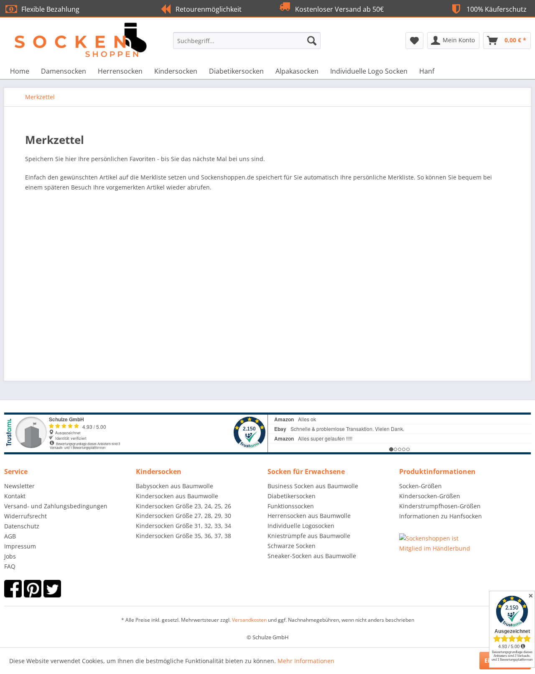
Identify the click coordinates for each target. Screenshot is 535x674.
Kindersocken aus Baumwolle (177, 496)
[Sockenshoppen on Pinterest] (32, 588)
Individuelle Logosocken (301, 526)
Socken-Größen (420, 486)
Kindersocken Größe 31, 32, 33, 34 (183, 526)
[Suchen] (312, 40)
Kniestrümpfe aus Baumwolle (309, 536)
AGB (10, 536)
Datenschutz (21, 526)
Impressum (20, 546)
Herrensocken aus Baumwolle (309, 516)
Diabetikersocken (292, 496)
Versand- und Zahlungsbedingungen (55, 506)
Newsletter (19, 486)
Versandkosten (249, 619)
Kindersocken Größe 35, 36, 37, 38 (183, 536)
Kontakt (14, 496)
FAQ (9, 566)
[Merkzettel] (414, 40)
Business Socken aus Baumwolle (313, 486)
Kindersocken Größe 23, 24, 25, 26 (183, 506)
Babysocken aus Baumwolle (174, 486)
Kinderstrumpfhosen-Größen (440, 506)
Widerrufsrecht (25, 516)
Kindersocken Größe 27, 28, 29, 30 (183, 516)
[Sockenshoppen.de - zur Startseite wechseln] (71, 32)
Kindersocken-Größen (429, 496)
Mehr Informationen (306, 661)
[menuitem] (247, 40)
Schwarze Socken (292, 546)
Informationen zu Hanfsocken (440, 516)
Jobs (10, 556)
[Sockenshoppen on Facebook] (13, 588)
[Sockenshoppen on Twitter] (52, 588)
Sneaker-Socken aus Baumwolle (312, 556)
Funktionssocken (291, 506)
